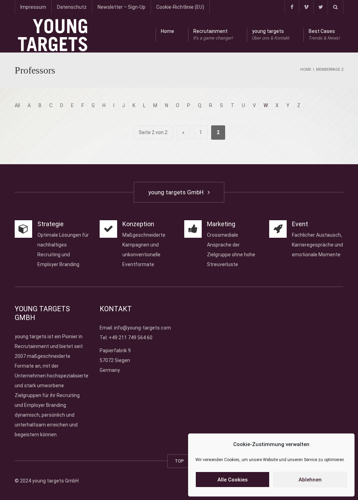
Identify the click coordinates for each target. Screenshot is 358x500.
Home (167, 31)
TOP (179, 461)
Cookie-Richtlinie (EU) (180, 7)
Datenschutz (72, 7)
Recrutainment (213, 34)
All (17, 105)
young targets (270, 34)
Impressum (33, 7)
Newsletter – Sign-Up (121, 7)
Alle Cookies (232, 480)
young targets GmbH (177, 192)
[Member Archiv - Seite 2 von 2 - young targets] (53, 34)
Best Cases (324, 34)
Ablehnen (310, 480)
